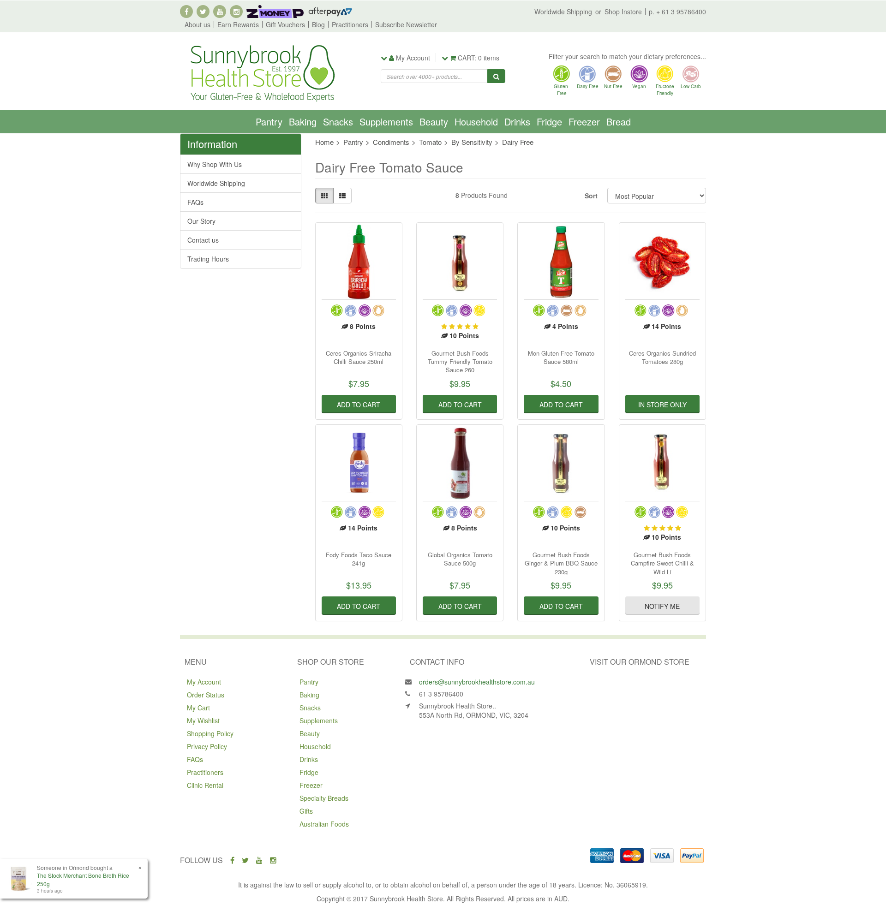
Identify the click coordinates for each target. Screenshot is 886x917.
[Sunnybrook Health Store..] (261, 72)
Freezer (584, 121)
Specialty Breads (323, 798)
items (478, 57)
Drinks (517, 121)
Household (476, 121)
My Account (204, 681)
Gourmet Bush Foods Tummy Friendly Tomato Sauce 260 (460, 361)
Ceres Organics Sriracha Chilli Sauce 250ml (358, 357)
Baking (303, 121)
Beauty (433, 121)
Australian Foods (324, 823)
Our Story (201, 221)
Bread (618, 121)
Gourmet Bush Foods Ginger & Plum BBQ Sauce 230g (561, 563)
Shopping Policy (210, 733)
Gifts (306, 811)
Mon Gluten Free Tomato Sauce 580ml (561, 357)
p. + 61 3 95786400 (677, 11)
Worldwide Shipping (563, 11)
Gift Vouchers (285, 24)
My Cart (198, 707)
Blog (318, 24)
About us (197, 24)
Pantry (269, 121)
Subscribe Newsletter (406, 24)
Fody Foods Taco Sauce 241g (358, 558)
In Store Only (662, 404)
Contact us (203, 239)
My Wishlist (203, 720)
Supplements (386, 121)
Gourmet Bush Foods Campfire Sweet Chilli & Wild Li (662, 563)
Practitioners (350, 24)
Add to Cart (358, 404)
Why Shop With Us (214, 164)
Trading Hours (208, 258)
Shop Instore (623, 11)
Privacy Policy (207, 746)
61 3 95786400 (441, 693)
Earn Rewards (238, 24)
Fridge (549, 121)
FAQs (195, 202)
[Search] (496, 76)
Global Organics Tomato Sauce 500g (460, 558)
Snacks (338, 121)
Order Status (205, 694)
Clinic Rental (205, 785)
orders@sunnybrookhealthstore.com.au (477, 681)
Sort (591, 195)
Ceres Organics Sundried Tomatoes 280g (662, 357)
